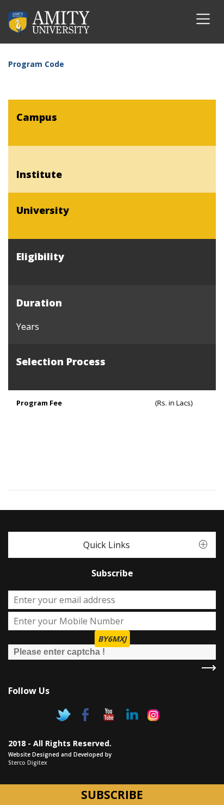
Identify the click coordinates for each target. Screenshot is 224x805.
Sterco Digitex (27, 762)
